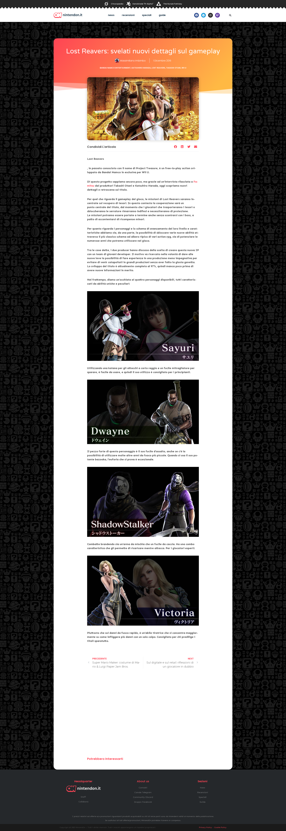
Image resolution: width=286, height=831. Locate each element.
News (111, 15)
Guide (162, 15)
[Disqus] (143, 714)
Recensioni (128, 15)
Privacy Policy (205, 827)
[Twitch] (217, 15)
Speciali (146, 15)
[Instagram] (210, 15)
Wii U (184, 68)
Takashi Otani (173, 68)
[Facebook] (196, 15)
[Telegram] (203, 15)
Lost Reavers (158, 68)
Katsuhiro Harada (141, 68)
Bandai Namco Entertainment (115, 68)
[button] (230, 15)
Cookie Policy (220, 827)
